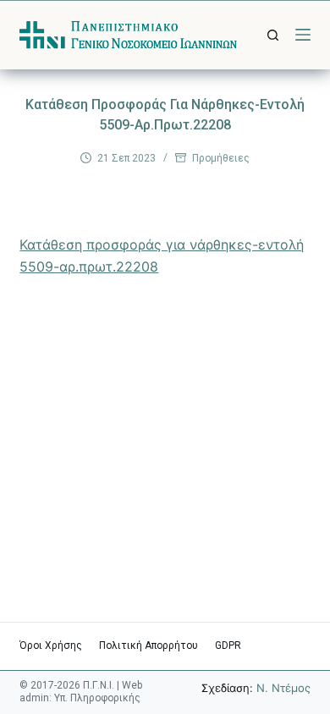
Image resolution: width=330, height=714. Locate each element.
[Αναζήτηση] (272, 35)
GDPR (228, 645)
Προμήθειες (221, 158)
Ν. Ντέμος (283, 688)
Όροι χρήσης (50, 645)
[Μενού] (303, 34)
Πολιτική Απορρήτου (148, 645)
